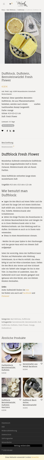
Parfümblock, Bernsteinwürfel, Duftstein (9, 367)
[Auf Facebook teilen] (7, 131)
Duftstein (14, 325)
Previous (2, 38)
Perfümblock (6, 328)
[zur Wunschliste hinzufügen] (3, 131)
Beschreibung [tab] (7, 143)
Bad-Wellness (11, 10)
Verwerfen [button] (35, 457)
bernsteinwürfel (18, 322)
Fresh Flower (23, 325)
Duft (39, 322)
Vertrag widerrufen (22, 446)
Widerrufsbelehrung (9, 431)
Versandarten (7, 442)
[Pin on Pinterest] (14, 131)
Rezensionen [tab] (8, 147)
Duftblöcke (21, 10)
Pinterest (6, 296)
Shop (3, 10)
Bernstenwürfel (31, 322)
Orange (31, 325)
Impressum (6, 423)
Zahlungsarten (7, 438)
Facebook (27, 293)
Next (41, 38)
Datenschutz (6, 434)
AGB (3, 427)
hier (27, 290)
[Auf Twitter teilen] (10, 131)
